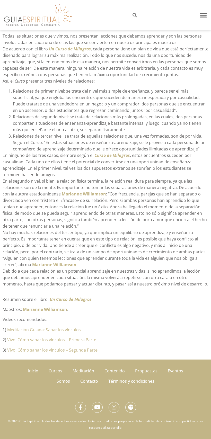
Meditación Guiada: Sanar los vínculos (44, 330)
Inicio (33, 370)
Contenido (114, 370)
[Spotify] (130, 407)
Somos (63, 381)
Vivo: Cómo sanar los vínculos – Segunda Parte (52, 350)
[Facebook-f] (80, 407)
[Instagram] (114, 407)
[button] (203, 15)
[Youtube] (97, 407)
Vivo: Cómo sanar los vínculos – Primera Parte (51, 340)
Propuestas (146, 370)
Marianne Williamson (84, 194)
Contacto (89, 381)
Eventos (175, 370)
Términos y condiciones (131, 381)
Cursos (55, 370)
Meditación (83, 370)
